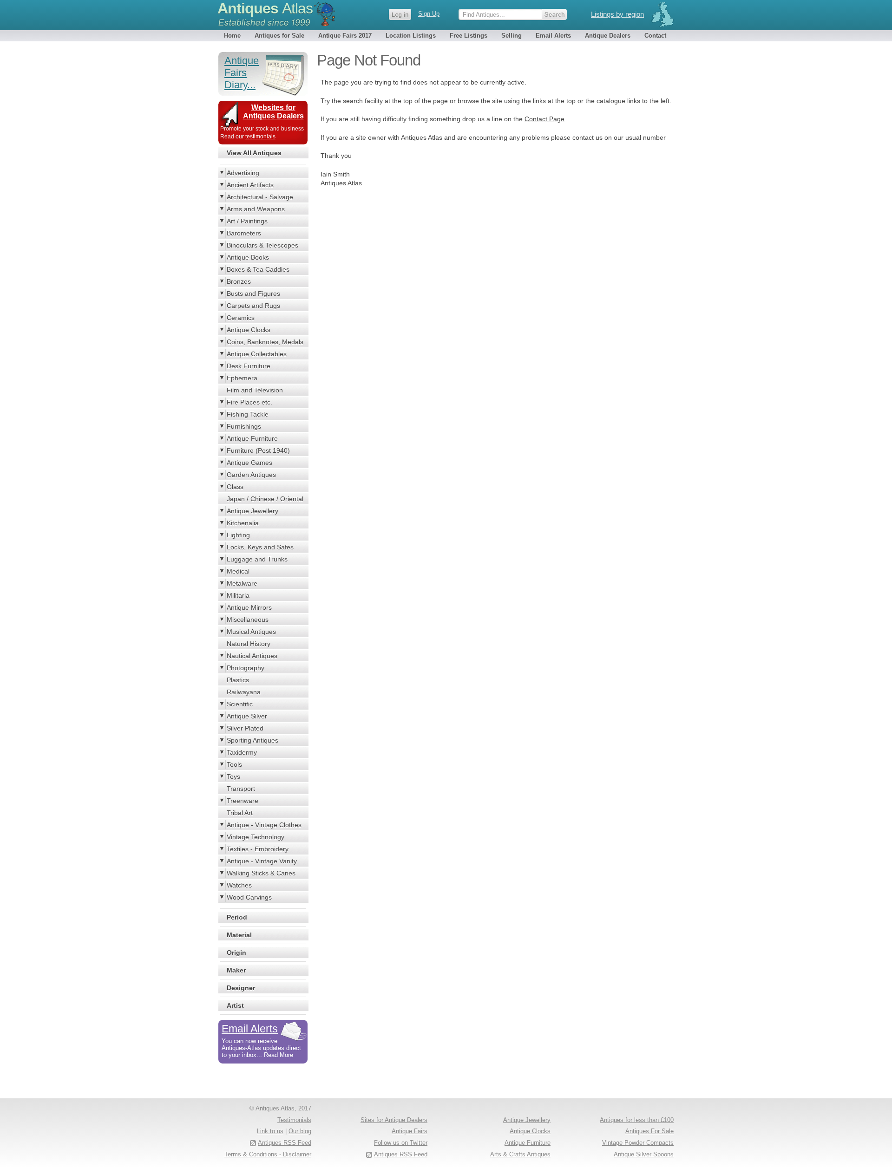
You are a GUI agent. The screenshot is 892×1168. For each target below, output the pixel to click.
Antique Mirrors (249, 607)
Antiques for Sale (279, 35)
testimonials (260, 136)
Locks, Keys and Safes (260, 547)
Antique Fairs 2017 (345, 35)
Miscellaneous (248, 619)
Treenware (242, 800)
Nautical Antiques (252, 655)
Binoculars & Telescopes (262, 245)
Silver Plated (245, 728)
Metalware (242, 583)
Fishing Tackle (248, 414)
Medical (238, 571)
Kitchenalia (243, 523)
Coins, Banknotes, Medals (265, 342)
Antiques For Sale (649, 1131)
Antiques (265, 8)
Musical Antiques (251, 631)
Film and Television (255, 390)
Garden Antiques (251, 474)
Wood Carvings (249, 897)
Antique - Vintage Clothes (264, 825)
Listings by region (617, 14)
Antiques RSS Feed (400, 1154)
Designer (241, 988)
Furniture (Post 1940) (258, 450)
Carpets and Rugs (253, 305)
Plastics (238, 680)
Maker (236, 970)
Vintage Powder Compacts (638, 1142)
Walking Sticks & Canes (261, 873)
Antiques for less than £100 (637, 1119)
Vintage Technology (255, 837)
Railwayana (244, 692)
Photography (245, 668)
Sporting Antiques (252, 740)
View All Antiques (254, 153)
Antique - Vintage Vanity (262, 861)
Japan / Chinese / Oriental (265, 498)
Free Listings (468, 35)
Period (237, 917)
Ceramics (241, 317)
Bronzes (239, 281)
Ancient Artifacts (250, 185)
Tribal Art (240, 812)
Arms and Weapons (256, 209)
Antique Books (248, 257)
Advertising (243, 172)
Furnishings (244, 426)
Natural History (248, 643)
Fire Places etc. (249, 402)
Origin (236, 952)
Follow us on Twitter (400, 1142)
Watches (239, 885)
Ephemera (242, 378)
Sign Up (428, 13)
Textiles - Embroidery (258, 849)
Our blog (300, 1131)
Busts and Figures (253, 293)
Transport (241, 788)
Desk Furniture (248, 366)
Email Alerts (553, 35)
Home (232, 35)
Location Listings (411, 35)
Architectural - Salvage (260, 197)
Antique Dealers (607, 35)
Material (239, 935)
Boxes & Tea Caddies (258, 269)
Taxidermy (242, 752)
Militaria (238, 595)
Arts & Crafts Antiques (520, 1154)
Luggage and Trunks (257, 559)
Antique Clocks (248, 329)
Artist (235, 1005)
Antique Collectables (257, 354)
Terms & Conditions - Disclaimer (267, 1154)
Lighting (238, 535)
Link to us (270, 1131)
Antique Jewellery (252, 511)
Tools (234, 764)
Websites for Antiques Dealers (273, 112)
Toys (233, 776)
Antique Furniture (252, 438)
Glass (235, 486)
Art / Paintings (247, 221)
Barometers (244, 233)
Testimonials (294, 1119)
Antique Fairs (409, 1131)
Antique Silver (247, 716)
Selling (511, 35)
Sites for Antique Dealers (394, 1119)
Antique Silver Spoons (644, 1154)
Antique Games (249, 462)
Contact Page (544, 119)
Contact (655, 35)
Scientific (240, 704)
